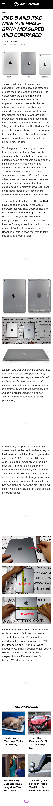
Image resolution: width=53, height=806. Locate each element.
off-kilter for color (37, 175)
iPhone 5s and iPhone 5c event (24, 644)
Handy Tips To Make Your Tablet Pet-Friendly (13, 741)
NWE (46, 201)
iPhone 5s (28, 167)
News (5, 13)
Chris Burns (11, 41)
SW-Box (35, 152)
